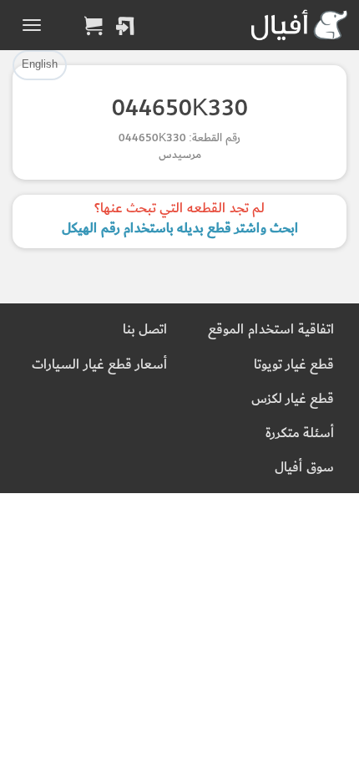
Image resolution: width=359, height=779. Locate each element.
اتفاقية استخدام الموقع (271, 330)
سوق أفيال (304, 468)
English (40, 64)
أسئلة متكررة (299, 433)
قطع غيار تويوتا (294, 365)
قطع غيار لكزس (292, 399)
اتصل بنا (145, 330)
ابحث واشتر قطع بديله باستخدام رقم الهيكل (180, 228)
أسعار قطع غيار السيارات (99, 365)
